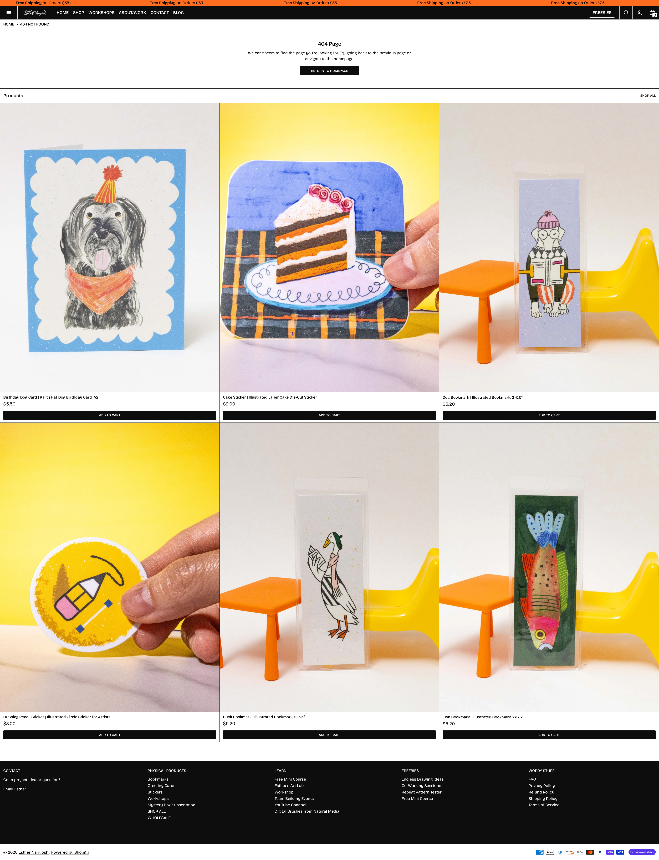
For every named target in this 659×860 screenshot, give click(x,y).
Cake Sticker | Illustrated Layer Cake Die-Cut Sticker (270, 397)
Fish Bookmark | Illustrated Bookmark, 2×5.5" (483, 717)
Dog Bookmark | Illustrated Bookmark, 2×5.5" (483, 397)
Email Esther (14, 789)
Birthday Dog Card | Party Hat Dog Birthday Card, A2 (50, 397)
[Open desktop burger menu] (9, 12)
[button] (626, 12)
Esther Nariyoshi (34, 852)
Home (8, 24)
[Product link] (109, 263)
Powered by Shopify (70, 852)
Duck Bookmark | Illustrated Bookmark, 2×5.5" (264, 717)
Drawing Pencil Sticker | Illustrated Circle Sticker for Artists (56, 717)
